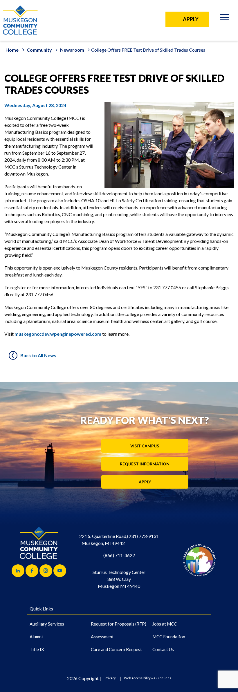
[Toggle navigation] (224, 18)
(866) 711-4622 (119, 555)
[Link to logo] (199, 560)
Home (12, 50)
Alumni (36, 636)
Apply (145, 482)
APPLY (191, 19)
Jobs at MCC (164, 623)
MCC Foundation (168, 636)
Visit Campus (144, 446)
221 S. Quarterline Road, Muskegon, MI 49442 (103, 539)
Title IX (37, 649)
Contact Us (163, 649)
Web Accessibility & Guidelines (147, 678)
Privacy (110, 678)
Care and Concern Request (116, 649)
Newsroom (72, 50)
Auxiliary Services (47, 623)
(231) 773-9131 (143, 536)
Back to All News (38, 355)
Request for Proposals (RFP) (118, 623)
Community (39, 50)
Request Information (145, 464)
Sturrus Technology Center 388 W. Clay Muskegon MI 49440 (119, 579)
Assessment (102, 636)
